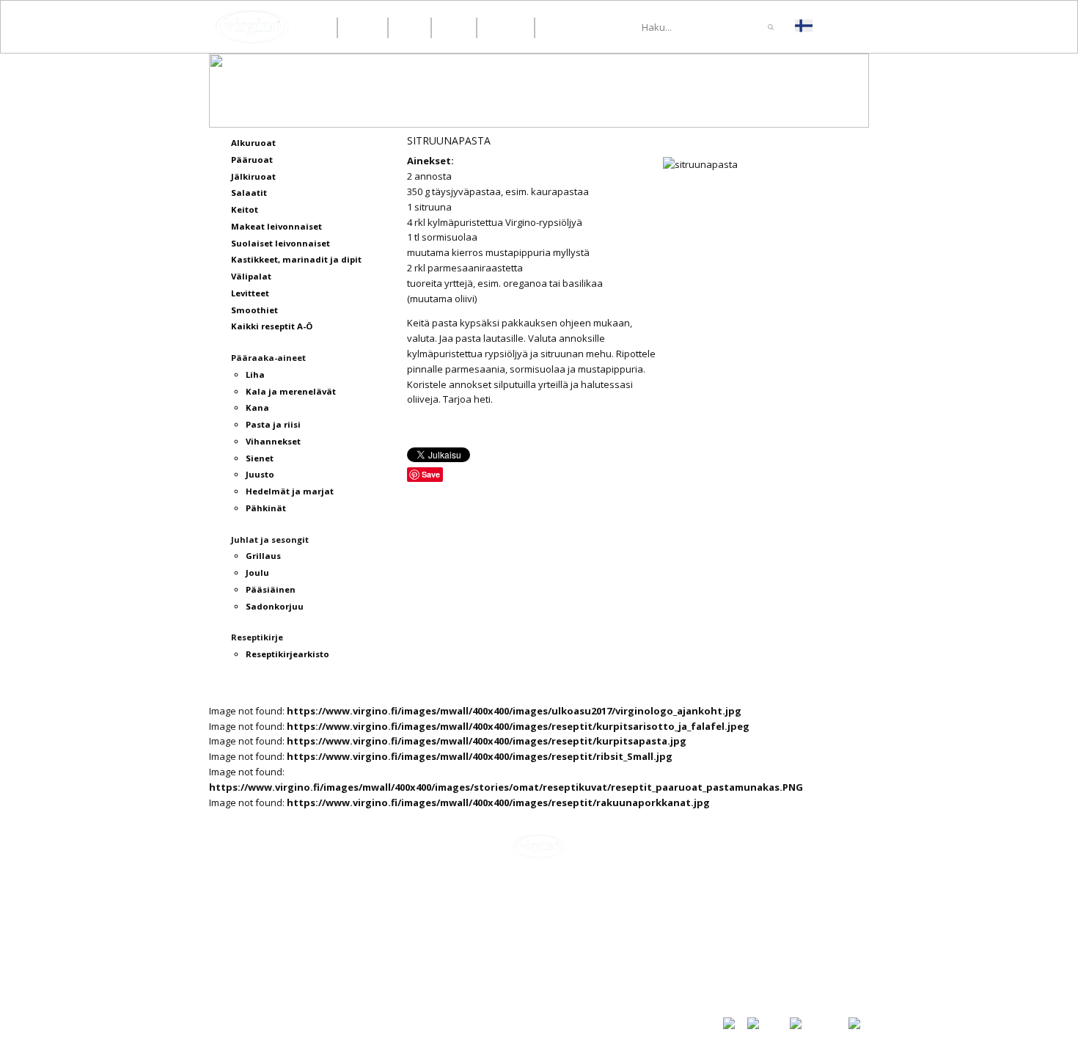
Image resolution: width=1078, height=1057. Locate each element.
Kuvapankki (749, 977)
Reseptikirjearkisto (768, 962)
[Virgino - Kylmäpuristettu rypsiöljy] (252, 27)
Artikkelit (745, 912)
